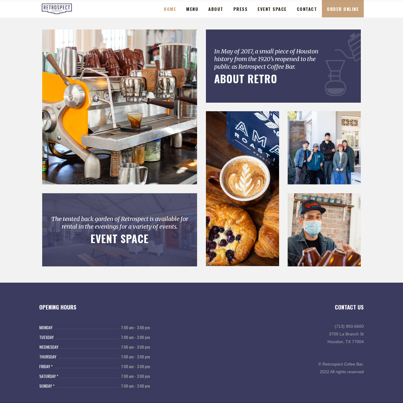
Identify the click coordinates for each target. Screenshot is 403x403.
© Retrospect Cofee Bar (340, 364)
